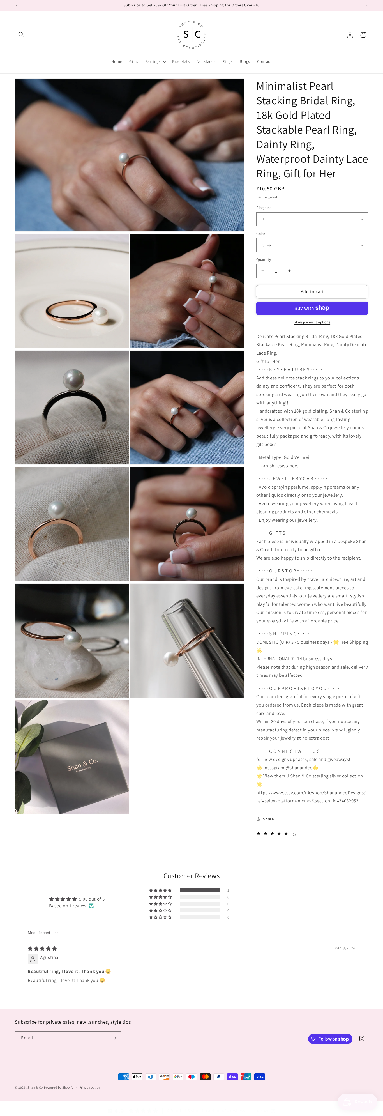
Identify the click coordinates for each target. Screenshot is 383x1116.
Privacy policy (89, 1087)
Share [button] (268, 819)
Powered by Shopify (58, 1087)
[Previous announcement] (16, 5)
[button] (21, 34)
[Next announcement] (366, 5)
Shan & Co (35, 1087)
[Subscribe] (113, 1038)
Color (260, 233)
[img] (42, 948)
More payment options (312, 321)
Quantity (263, 259)
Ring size (263, 207)
